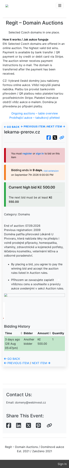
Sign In (62, 464)
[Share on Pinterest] (38, 425)
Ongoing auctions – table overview (34, 113)
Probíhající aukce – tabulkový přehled (34, 117)
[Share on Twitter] (28, 425)
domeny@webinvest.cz (30, 402)
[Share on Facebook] (8, 425)
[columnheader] (13, 333)
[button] (62, 138)
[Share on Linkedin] (18, 425)
